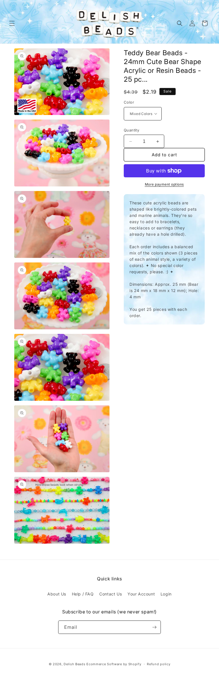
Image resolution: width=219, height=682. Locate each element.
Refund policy (158, 664)
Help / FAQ (83, 593)
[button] (12, 23)
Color (129, 102)
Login (166, 593)
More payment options (164, 184)
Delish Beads (74, 664)
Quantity (131, 130)
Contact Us (110, 593)
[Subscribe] (154, 627)
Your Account (141, 593)
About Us (56, 593)
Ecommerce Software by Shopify (113, 664)
